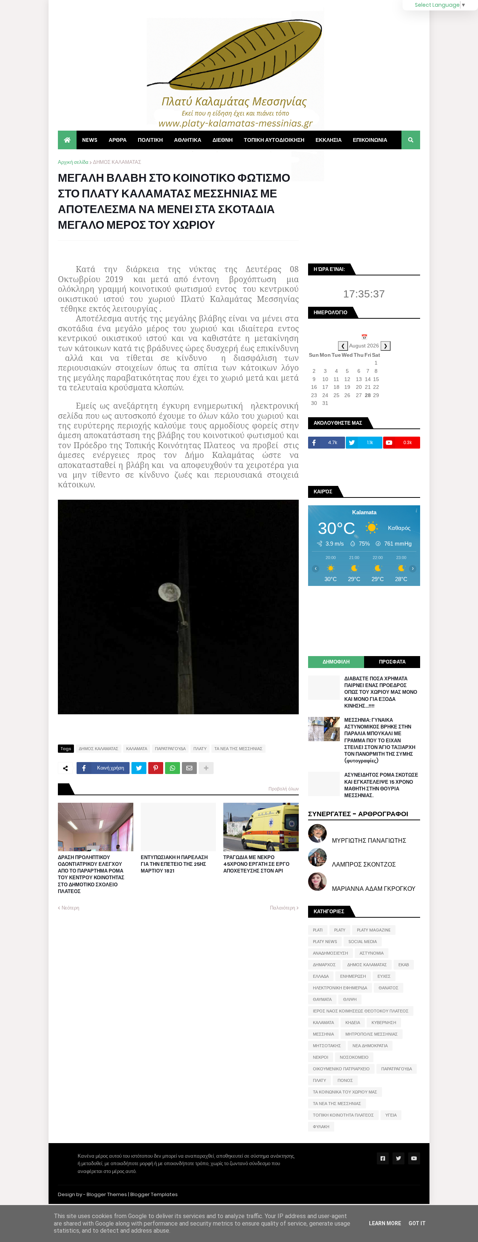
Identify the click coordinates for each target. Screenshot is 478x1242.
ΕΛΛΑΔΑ (321, 976)
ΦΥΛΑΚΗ (321, 1127)
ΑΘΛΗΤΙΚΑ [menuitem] (187, 140)
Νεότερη (70, 907)
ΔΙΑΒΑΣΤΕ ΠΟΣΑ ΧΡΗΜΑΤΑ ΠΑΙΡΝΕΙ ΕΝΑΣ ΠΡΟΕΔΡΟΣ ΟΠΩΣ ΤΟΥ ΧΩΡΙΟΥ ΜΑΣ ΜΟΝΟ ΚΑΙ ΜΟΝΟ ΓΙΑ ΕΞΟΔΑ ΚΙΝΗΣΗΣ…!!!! (380, 692)
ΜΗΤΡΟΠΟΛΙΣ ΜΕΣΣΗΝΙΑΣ (371, 1034)
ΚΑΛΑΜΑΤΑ (136, 749)
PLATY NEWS (325, 942)
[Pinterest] (155, 768)
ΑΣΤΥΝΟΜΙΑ (372, 953)
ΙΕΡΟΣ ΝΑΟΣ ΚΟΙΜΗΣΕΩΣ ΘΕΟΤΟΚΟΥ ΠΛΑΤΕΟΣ (361, 1011)
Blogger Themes (107, 1194)
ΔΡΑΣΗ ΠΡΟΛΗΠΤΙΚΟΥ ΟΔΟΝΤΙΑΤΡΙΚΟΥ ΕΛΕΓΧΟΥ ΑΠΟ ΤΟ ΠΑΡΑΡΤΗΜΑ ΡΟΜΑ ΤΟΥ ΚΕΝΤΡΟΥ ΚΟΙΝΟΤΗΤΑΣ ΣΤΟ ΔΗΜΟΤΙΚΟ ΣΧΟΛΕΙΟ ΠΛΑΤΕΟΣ (91, 874)
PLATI (318, 930)
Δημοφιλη (336, 661)
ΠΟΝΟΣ (345, 1080)
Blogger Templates (154, 1194)
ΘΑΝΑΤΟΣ (388, 988)
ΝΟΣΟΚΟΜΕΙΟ (354, 1057)
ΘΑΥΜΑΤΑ (322, 999)
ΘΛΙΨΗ (350, 999)
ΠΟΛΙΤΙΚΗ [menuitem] (150, 140)
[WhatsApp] (172, 768)
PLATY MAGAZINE (374, 930)
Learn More (385, 1223)
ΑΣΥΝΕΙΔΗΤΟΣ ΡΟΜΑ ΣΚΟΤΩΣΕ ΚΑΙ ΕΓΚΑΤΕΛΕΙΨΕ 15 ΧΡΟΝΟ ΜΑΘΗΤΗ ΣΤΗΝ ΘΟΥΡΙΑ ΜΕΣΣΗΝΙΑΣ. (381, 785)
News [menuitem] (89, 140)
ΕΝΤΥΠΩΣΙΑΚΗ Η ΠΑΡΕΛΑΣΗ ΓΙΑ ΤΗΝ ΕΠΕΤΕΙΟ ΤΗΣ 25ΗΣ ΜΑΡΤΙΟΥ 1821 (174, 864)
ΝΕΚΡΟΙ (320, 1057)
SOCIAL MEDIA (362, 942)
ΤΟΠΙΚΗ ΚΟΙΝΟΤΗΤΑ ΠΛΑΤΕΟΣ (343, 1115)
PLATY (339, 930)
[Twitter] (138, 768)
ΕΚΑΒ (403, 965)
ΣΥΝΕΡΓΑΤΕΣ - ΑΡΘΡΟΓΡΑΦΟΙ (358, 813)
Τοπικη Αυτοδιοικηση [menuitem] (274, 140)
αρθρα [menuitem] (118, 140)
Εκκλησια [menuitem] (329, 140)
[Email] (189, 768)
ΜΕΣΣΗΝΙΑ (323, 1034)
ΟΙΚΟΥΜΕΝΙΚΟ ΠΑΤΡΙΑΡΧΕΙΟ (341, 1069)
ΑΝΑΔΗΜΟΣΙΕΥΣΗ (330, 953)
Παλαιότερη (282, 907)
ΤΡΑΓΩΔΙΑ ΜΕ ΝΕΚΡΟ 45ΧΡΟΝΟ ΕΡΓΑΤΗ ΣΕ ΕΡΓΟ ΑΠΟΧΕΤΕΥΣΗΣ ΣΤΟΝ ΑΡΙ (256, 864)
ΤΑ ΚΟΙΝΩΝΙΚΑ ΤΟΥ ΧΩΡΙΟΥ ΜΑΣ (345, 1092)
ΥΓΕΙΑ (391, 1115)
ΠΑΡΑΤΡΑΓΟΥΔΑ (170, 749)
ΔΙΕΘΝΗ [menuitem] (222, 140)
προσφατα (392, 661)
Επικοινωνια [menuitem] (370, 140)
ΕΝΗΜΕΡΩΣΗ (353, 976)
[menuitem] (67, 140)
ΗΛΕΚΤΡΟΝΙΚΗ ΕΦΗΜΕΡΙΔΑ (340, 988)
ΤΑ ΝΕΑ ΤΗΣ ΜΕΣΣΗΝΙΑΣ (238, 749)
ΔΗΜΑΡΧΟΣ (324, 965)
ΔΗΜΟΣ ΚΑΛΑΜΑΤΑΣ (117, 162)
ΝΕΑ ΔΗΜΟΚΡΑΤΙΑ (370, 1046)
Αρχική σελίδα (73, 162)
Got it (417, 1223)
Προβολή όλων (284, 789)
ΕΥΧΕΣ (384, 976)
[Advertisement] (364, 205)
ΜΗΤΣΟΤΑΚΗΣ (327, 1046)
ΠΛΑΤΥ (200, 749)
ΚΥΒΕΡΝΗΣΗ (384, 1023)
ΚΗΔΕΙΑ (352, 1023)
